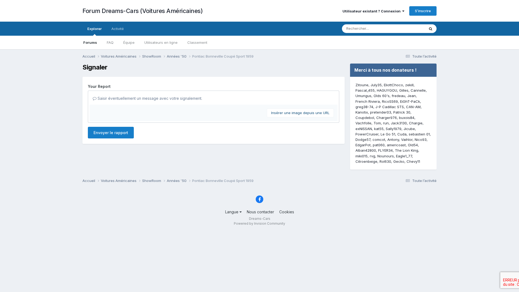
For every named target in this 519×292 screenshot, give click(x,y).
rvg (372, 156)
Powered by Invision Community (259, 223)
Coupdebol (364, 117)
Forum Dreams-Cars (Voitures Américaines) (142, 10)
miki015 (361, 156)
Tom (377, 123)
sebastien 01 (419, 134)
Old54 (413, 145)
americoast (396, 145)
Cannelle (418, 90)
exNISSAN (363, 129)
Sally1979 (393, 129)
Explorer (94, 28)
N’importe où (407, 28)
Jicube (409, 129)
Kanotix (361, 112)
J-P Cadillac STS (389, 107)
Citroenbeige (366, 161)
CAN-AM (413, 107)
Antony (393, 139)
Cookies (286, 212)
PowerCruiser (366, 134)
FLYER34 (385, 150)
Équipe (129, 42)
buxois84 (406, 117)
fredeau (398, 96)
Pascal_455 (365, 90)
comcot (378, 139)
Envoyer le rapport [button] (111, 132)
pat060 (379, 145)
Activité (117, 28)
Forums (90, 42)
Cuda (402, 134)
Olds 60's (382, 96)
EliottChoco (393, 85)
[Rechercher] (431, 28)
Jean (411, 96)
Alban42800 (365, 150)
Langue (232, 212)
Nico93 (421, 139)
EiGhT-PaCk (410, 101)
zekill (409, 85)
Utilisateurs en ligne (161, 42)
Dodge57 (362, 139)
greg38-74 (364, 107)
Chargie (415, 123)
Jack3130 (399, 123)
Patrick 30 (401, 112)
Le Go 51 (388, 134)
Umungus (363, 96)
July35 (376, 85)
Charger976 (386, 117)
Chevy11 (413, 161)
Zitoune (361, 85)
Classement (197, 42)
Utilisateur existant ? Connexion (372, 11)
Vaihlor (406, 139)
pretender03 (380, 112)
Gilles (403, 90)
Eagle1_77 (404, 156)
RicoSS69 (390, 101)
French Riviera (367, 101)
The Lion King (406, 150)
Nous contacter (260, 212)
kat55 (379, 129)
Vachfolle (363, 123)
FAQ (110, 42)
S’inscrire (423, 11)
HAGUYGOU (387, 90)
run (386, 123)
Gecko (398, 161)
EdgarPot (363, 145)
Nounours (385, 156)
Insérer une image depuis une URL (300, 113)
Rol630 (385, 161)
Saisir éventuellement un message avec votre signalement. (149, 98)
